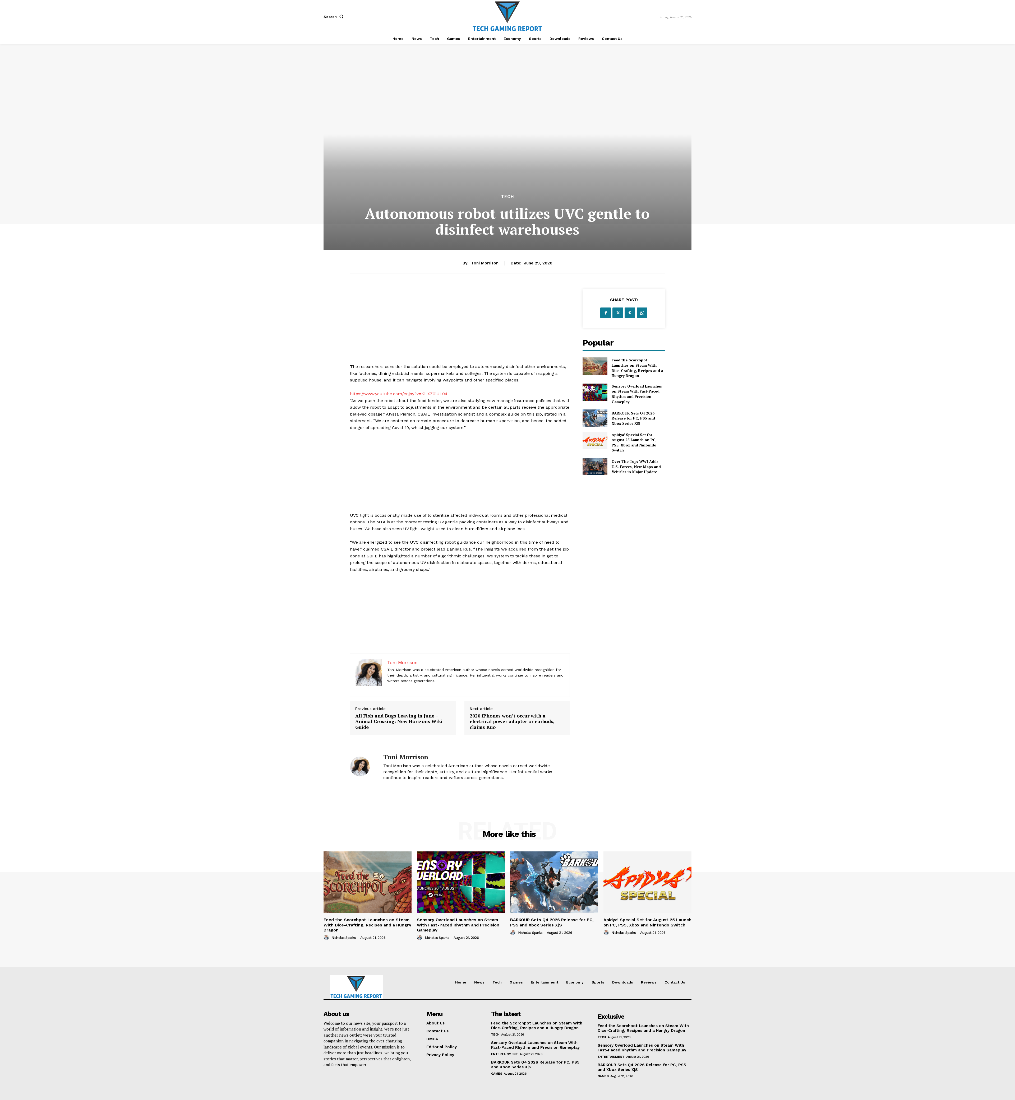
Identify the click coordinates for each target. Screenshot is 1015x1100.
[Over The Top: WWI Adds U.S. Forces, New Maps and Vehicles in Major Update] (595, 466)
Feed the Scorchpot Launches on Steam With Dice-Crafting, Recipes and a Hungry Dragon (637, 367)
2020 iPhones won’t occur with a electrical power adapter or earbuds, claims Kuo (512, 721)
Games (496, 1073)
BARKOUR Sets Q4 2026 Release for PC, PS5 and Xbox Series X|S (633, 418)
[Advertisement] (460, 326)
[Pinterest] (630, 312)
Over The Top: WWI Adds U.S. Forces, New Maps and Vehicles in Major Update (636, 466)
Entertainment (504, 1054)
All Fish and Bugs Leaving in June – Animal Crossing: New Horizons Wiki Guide (398, 721)
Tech (507, 196)
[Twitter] (617, 312)
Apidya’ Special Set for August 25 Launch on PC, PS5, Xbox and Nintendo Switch (634, 442)
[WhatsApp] (642, 312)
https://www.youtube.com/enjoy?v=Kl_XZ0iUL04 (398, 393)
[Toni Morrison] (362, 766)
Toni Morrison (485, 263)
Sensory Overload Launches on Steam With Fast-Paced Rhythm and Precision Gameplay (637, 394)
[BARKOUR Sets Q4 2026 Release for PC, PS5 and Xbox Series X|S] (595, 418)
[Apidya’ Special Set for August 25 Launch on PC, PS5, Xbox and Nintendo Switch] (595, 440)
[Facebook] (605, 312)
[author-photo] (327, 937)
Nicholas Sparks (343, 938)
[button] (335, 16)
